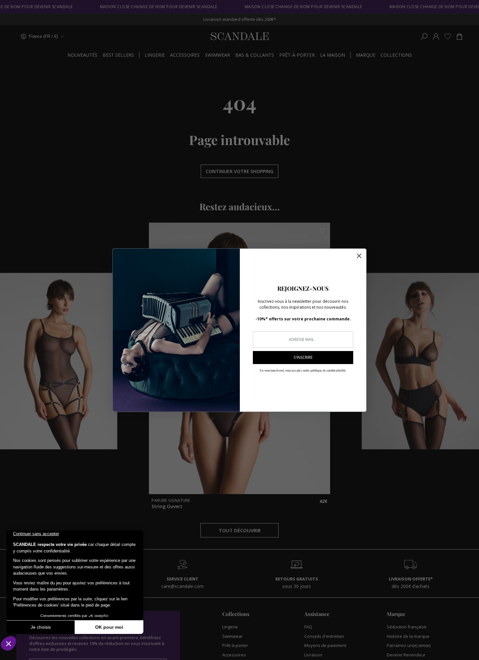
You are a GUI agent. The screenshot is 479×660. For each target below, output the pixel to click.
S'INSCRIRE (303, 357)
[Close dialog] (359, 256)
